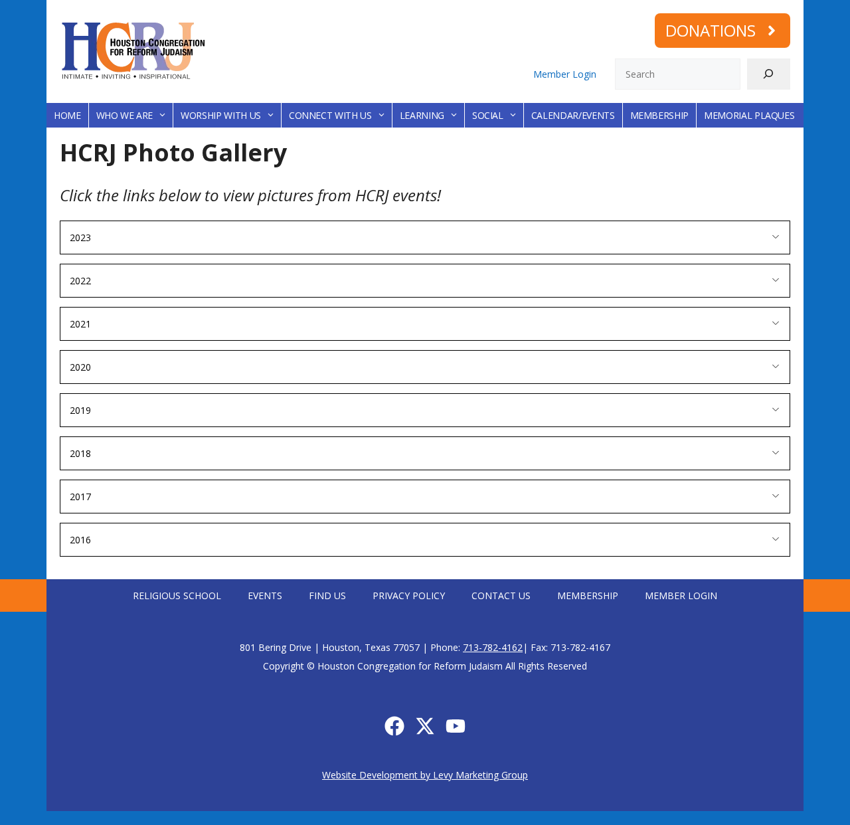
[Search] (768, 74)
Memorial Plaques (749, 115)
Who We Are (124, 115)
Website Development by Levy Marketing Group (425, 775)
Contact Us (501, 595)
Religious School (177, 595)
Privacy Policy (409, 595)
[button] (425, 237)
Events (265, 595)
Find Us (327, 595)
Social (487, 115)
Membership (659, 115)
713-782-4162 (493, 647)
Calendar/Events (573, 115)
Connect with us (330, 115)
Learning (422, 115)
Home (67, 115)
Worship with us (221, 115)
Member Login (564, 74)
